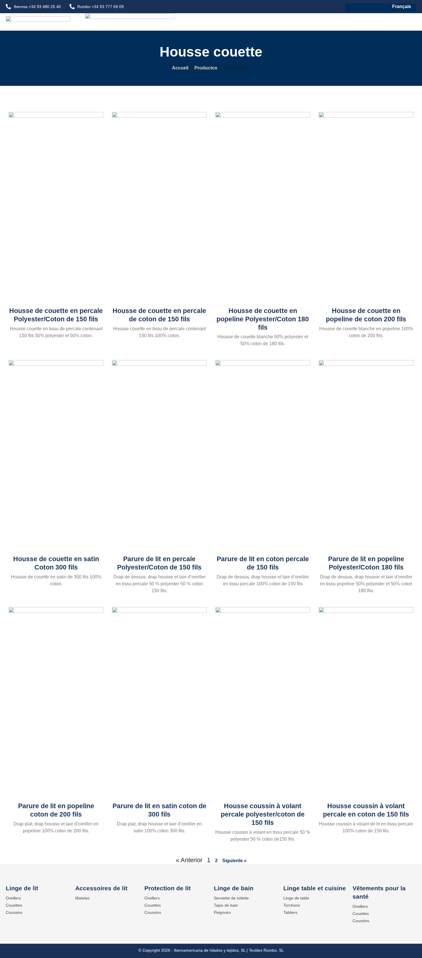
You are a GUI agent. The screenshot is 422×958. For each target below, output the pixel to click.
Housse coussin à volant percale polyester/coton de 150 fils (263, 814)
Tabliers (290, 912)
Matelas (82, 898)
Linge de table (296, 898)
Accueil (180, 67)
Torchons (291, 905)
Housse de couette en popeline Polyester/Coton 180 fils (262, 319)
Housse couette (211, 51)
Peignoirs (222, 912)
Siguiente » (234, 860)
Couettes (14, 905)
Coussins (14, 912)
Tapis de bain (226, 905)
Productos (205, 67)
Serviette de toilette (231, 898)
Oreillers (13, 898)
